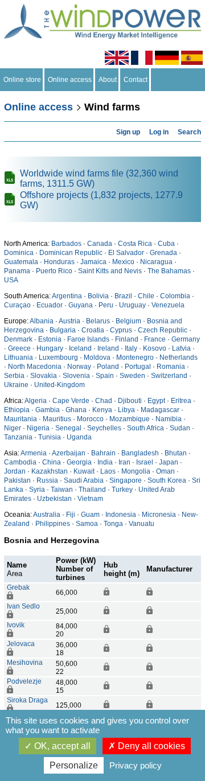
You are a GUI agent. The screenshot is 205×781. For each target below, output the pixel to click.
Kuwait (84, 471)
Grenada (163, 253)
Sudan (180, 428)
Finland (126, 339)
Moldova (97, 357)
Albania (42, 321)
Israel (144, 462)
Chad (103, 401)
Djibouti (130, 401)
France (155, 339)
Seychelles (104, 428)
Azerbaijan (68, 453)
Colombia (175, 296)
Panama (17, 271)
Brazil (123, 296)
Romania (171, 367)
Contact (135, 80)
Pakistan (17, 480)
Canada (99, 244)
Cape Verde (70, 401)
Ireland (108, 348)
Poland (108, 367)
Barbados (66, 244)
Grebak (18, 587)
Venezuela (167, 305)
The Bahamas (169, 271)
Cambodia (20, 462)
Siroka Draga (27, 700)
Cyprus (121, 330)
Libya (126, 410)
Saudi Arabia (84, 480)
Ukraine (16, 385)
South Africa (145, 428)
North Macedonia (35, 367)
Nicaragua (156, 262)
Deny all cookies (150, 746)
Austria (69, 321)
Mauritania (20, 419)
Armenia (33, 453)
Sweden (132, 376)
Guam (90, 515)
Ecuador (49, 305)
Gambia (47, 410)
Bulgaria (63, 330)
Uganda (79, 437)
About (107, 80)
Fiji (70, 515)
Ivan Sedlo (23, 606)
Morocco (90, 419)
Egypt (156, 401)
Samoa (87, 524)
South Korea (166, 480)
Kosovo (154, 348)
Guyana (80, 305)
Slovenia (76, 376)
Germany (185, 339)
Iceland (80, 348)
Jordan (15, 471)
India (105, 462)
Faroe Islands (88, 339)
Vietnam (90, 499)
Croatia (92, 330)
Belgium (128, 321)
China (51, 462)
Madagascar (160, 410)
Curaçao (17, 305)
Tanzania (18, 437)
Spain (105, 376)
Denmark (18, 339)
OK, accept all (61, 746)
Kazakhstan (49, 471)
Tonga (113, 524)
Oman (165, 471)
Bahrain (103, 453)
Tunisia (49, 437)
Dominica (19, 253)
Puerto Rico (54, 271)
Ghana (76, 410)
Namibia (168, 419)
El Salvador (126, 253)
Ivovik (15, 625)
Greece (19, 348)
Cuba (166, 244)
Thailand (92, 490)
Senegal (68, 428)
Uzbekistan (54, 499)
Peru (106, 305)
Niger (12, 428)
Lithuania (18, 357)
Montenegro (135, 357)
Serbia (14, 376)
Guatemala (21, 262)
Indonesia (120, 515)
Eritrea (181, 401)
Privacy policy (135, 765)
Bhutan (176, 453)
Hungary (49, 348)
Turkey (122, 490)
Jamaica (93, 262)
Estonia (50, 339)
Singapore (125, 480)
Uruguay (132, 305)
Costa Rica (135, 244)
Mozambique (129, 419)
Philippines (52, 524)
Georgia (79, 462)
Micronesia (159, 515)
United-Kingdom (59, 385)
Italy (131, 348)
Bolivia (98, 296)
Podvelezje (24, 681)
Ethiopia (17, 410)
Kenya (102, 410)
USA (11, 280)
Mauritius (57, 419)
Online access (69, 80)
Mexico (123, 262)
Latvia (181, 348)
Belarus (98, 321)
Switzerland (169, 376)
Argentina (67, 296)
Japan (168, 462)
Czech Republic (162, 330)
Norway (79, 367)
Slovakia (43, 376)
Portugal (138, 367)
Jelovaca (21, 644)
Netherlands (178, 357)
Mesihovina (25, 663)
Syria (37, 490)
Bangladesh (140, 453)
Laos (108, 471)
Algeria (35, 401)
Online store (22, 80)
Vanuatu (141, 524)
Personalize (74, 765)
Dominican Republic (70, 253)
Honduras (59, 262)
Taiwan (62, 490)
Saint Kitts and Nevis (110, 271)
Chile (146, 296)
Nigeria (38, 428)
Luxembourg (58, 357)
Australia (46, 515)
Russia (47, 480)
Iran (124, 462)
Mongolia (135, 471)
